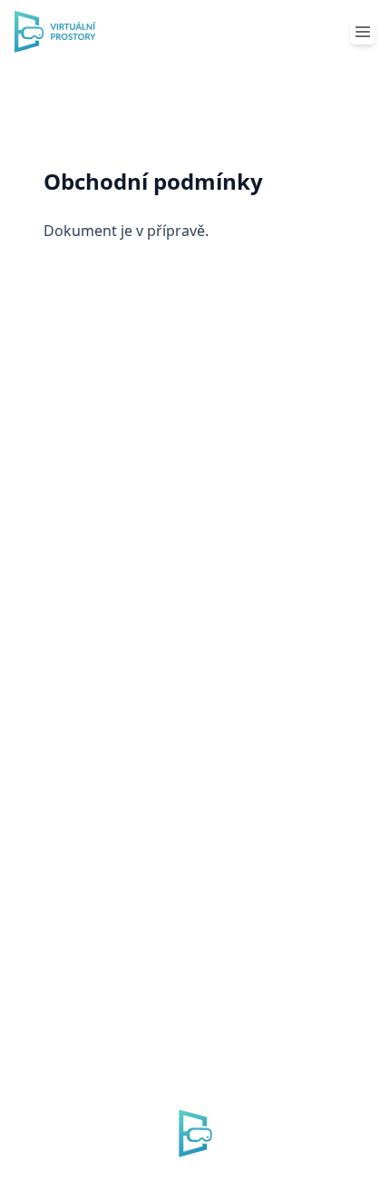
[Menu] (362, 31)
